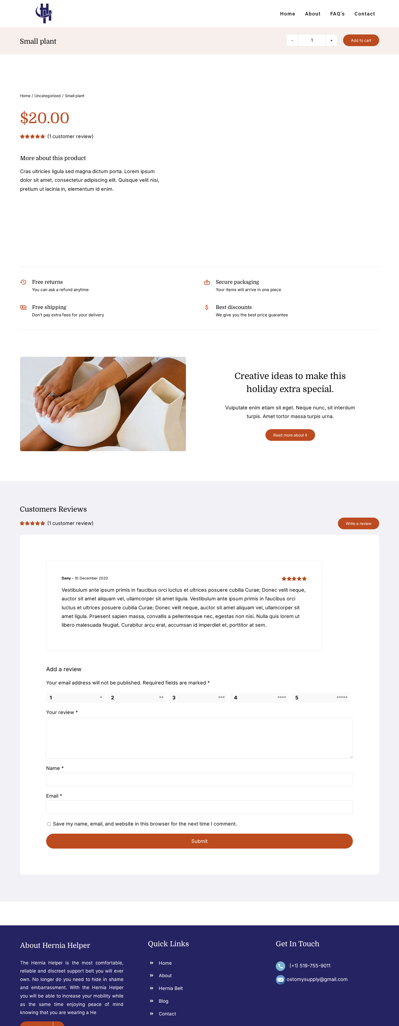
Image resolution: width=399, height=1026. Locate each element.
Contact (167, 1014)
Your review (62, 712)
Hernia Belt (171, 988)
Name (55, 768)
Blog (163, 1001)
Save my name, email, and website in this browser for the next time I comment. (145, 824)
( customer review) (70, 136)
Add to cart (361, 40)
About (165, 975)
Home (165, 963)
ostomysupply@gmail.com (317, 979)
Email (54, 796)
